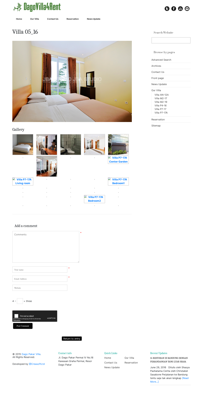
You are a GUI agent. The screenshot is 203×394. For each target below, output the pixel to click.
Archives (156, 65)
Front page (157, 78)
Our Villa (34, 19)
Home (19, 19)
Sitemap (156, 125)
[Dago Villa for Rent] (46, 7)
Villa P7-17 (160, 109)
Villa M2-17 (161, 98)
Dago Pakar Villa (31, 354)
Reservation (73, 19)
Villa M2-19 (161, 101)
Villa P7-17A (161, 112)
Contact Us (52, 19)
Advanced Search (161, 59)
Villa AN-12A (162, 94)
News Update (93, 19)
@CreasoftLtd (37, 363)
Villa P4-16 (161, 105)
